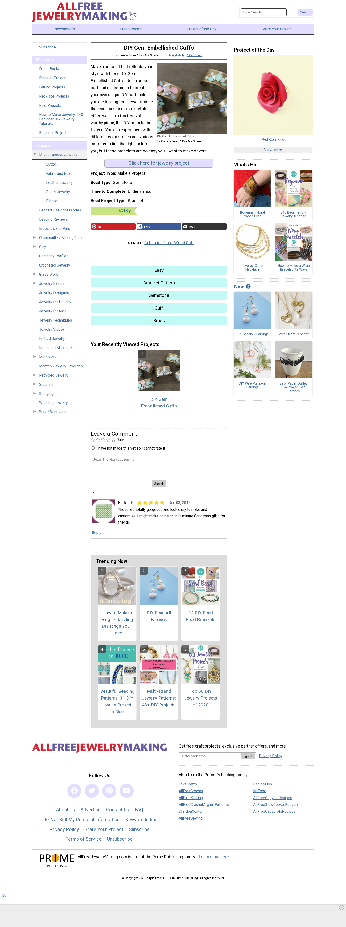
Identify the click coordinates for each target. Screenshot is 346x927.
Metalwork (47, 357)
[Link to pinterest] (109, 791)
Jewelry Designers (54, 292)
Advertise (90, 809)
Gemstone (159, 295)
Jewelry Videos (52, 329)
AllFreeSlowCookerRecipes (276, 804)
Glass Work (48, 274)
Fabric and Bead (59, 173)
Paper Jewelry (58, 192)
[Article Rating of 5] (176, 55)
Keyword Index (140, 819)
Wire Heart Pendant (294, 334)
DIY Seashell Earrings (159, 616)
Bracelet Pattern (159, 283)
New (239, 286)
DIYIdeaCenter (191, 811)
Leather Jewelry (59, 182)
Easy (159, 270)
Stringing (46, 393)
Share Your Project (103, 829)
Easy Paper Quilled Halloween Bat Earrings (294, 387)
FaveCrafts (188, 784)
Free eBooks (49, 69)
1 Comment (194, 55)
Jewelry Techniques (55, 320)
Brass (159, 320)
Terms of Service (83, 839)
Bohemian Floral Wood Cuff (169, 242)
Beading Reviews (53, 219)
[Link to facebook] (74, 791)
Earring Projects (52, 87)
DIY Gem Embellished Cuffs (159, 403)
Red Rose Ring (273, 140)
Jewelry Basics (51, 283)
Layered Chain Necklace (252, 268)
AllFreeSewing (191, 818)
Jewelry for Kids (52, 311)
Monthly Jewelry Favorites (61, 366)
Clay (42, 247)
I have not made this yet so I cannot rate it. (131, 448)
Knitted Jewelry (52, 338)
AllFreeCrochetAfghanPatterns (204, 804)
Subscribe (47, 47)
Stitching (46, 384)
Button (51, 164)
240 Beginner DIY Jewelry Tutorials (294, 215)
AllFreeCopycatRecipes (272, 798)
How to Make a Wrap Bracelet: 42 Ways (294, 268)
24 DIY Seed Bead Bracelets (201, 616)
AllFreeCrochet (191, 791)
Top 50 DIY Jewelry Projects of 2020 (200, 698)
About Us (65, 809)
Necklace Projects (54, 96)
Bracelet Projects (53, 78)
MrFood (259, 791)
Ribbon (52, 201)
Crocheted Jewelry (54, 265)
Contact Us (117, 809)
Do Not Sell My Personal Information (81, 819)
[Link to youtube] (127, 791)
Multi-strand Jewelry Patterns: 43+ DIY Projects (159, 698)
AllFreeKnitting (191, 798)
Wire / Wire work (53, 412)
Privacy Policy (64, 829)
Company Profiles (53, 256)
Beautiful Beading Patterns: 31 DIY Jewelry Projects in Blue (117, 701)
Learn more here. (214, 857)
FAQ (139, 809)
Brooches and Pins (54, 228)
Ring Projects (50, 105)
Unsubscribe (120, 839)
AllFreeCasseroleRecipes (274, 811)
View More (273, 150)
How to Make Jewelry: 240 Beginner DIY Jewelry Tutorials (61, 119)
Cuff (159, 308)
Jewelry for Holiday (55, 302)
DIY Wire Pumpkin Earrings (252, 386)
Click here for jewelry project (159, 163)
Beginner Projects (53, 133)
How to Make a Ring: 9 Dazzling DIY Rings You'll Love (117, 623)
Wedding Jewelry (53, 403)
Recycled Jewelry (53, 375)
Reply (96, 532)
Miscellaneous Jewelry (58, 154)
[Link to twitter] (92, 791)
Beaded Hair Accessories (60, 210)
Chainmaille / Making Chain (61, 237)
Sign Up (247, 756)
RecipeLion (262, 784)
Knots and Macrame (55, 348)
